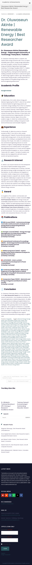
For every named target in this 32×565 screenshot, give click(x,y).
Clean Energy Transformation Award (15, 325)
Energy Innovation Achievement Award (14, 333)
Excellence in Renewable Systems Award (13, 338)
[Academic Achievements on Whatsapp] (13, 495)
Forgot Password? (5, 554)
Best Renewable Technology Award (14, 321)
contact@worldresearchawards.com (10, 520)
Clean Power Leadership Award (13, 327)
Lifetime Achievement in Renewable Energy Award (15, 344)
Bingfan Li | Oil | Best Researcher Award (18, 381)
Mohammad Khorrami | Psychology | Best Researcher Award (23, 405)
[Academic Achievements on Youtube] (2, 495)
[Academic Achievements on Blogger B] (6, 495)
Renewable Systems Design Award (20, 356)
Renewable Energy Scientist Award (13, 350)
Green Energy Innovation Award (9, 340)
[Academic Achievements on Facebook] (21, 495)
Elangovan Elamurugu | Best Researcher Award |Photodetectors (13, 429)
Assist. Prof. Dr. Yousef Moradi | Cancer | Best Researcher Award (14, 377)
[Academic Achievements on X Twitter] (17, 495)
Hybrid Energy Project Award (17, 343)
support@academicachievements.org (10, 515)
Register (3, 553)
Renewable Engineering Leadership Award (15, 353)
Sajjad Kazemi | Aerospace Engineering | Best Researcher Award (7, 405)
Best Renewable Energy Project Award (14, 320)
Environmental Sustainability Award (10, 337)
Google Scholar (6, 91)
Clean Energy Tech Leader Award (18, 324)
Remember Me (6, 544)
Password (6, 537)
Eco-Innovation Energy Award (16, 330)
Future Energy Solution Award (22, 339)
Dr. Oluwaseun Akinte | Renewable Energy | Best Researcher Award (14, 32)
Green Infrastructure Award (12, 342)
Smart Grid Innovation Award (22, 359)
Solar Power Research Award (8, 360)
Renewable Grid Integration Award (9, 354)
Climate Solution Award (15, 329)
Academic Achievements (11, 2)
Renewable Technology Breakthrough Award (12, 357)
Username (6, 529)
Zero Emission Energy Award (12, 364)
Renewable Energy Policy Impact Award (15, 348)
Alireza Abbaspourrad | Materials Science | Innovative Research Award (14, 451)
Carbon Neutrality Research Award (13, 323)
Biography (9, 319)
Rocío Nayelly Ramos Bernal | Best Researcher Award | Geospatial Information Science (15, 435)
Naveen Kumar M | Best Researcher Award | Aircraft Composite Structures (14, 445)
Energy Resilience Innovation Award (14, 333)
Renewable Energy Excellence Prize (14, 347)
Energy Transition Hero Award (18, 336)
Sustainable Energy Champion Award (18, 362)
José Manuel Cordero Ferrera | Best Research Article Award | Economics (14, 440)
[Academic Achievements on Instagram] (10, 495)
